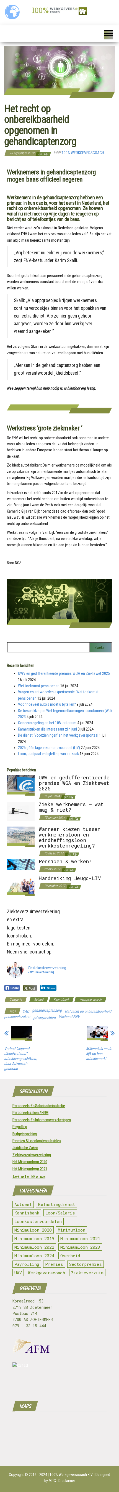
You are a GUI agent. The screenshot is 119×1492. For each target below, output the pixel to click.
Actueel (38, 999)
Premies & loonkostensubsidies (36, 1141)
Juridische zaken (25, 1147)
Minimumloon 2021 (80, 1238)
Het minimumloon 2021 (29, 1169)
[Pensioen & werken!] (21, 864)
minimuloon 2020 (33, 1230)
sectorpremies (85, 1264)
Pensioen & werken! (65, 861)
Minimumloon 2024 (34, 1255)
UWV (18, 1272)
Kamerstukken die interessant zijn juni (47, 729)
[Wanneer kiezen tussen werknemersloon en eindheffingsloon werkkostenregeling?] (21, 837)
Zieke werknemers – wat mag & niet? (71, 807)
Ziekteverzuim (87, 1272)
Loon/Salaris (60, 1213)
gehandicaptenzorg (47, 1010)
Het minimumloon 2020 (29, 1162)
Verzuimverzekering (41, 972)
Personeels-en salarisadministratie (38, 1106)
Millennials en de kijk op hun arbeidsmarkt (99, 1053)
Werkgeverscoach (90, 999)
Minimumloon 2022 (34, 1247)
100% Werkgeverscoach (83, 153)
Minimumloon (71, 1230)
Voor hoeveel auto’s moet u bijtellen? (47, 704)
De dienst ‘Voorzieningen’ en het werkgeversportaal (58, 735)
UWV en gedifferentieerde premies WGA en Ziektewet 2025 (64, 673)
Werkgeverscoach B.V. (76, 1474)
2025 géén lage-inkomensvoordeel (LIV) (49, 747)
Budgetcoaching (24, 1134)
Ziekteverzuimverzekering (31, 1155)
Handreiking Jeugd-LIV (70, 878)
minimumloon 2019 (34, 1238)
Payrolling (19, 1127)
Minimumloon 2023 (80, 1247)
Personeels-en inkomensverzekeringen (41, 1120)
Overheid (70, 1255)
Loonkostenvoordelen (38, 1221)
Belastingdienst (56, 1204)
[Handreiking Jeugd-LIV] (21, 885)
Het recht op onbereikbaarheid (88, 1011)
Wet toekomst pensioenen (39, 686)
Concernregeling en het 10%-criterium (47, 723)
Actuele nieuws (28, 1176)
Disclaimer (66, 1480)
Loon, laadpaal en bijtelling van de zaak (48, 754)
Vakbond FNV (69, 1016)
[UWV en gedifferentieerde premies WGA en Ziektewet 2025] (21, 785)
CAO (25, 1011)
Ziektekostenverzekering (47, 968)
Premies (54, 1264)
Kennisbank (61, 999)
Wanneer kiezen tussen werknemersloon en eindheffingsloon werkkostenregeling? (69, 837)
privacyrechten (44, 1018)
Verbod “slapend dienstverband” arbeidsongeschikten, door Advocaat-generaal (20, 1058)
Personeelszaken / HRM (30, 1112)
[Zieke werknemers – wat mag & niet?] (21, 811)
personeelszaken (17, 1016)
